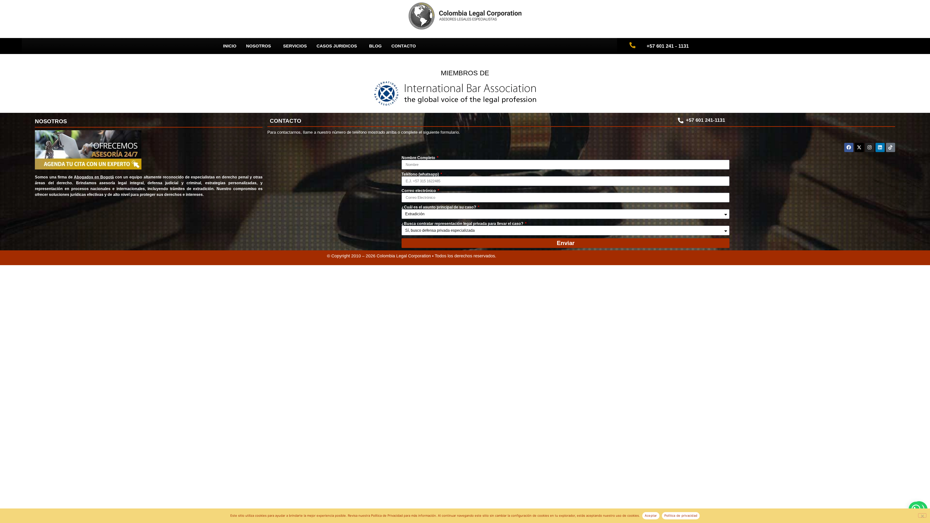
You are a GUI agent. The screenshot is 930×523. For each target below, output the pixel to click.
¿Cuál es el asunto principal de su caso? (439, 207)
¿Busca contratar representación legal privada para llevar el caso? (463, 224)
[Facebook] (848, 147)
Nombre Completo (419, 158)
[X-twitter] (859, 147)
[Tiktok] (890, 147)
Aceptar (651, 515)
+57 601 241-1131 (705, 120)
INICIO (229, 46)
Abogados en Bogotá (94, 177)
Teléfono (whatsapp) (421, 174)
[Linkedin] (880, 147)
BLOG (375, 46)
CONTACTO (403, 46)
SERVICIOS (295, 46)
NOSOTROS (258, 46)
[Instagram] (869, 147)
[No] (922, 515)
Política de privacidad (681, 515)
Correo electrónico (419, 191)
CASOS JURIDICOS (337, 46)
